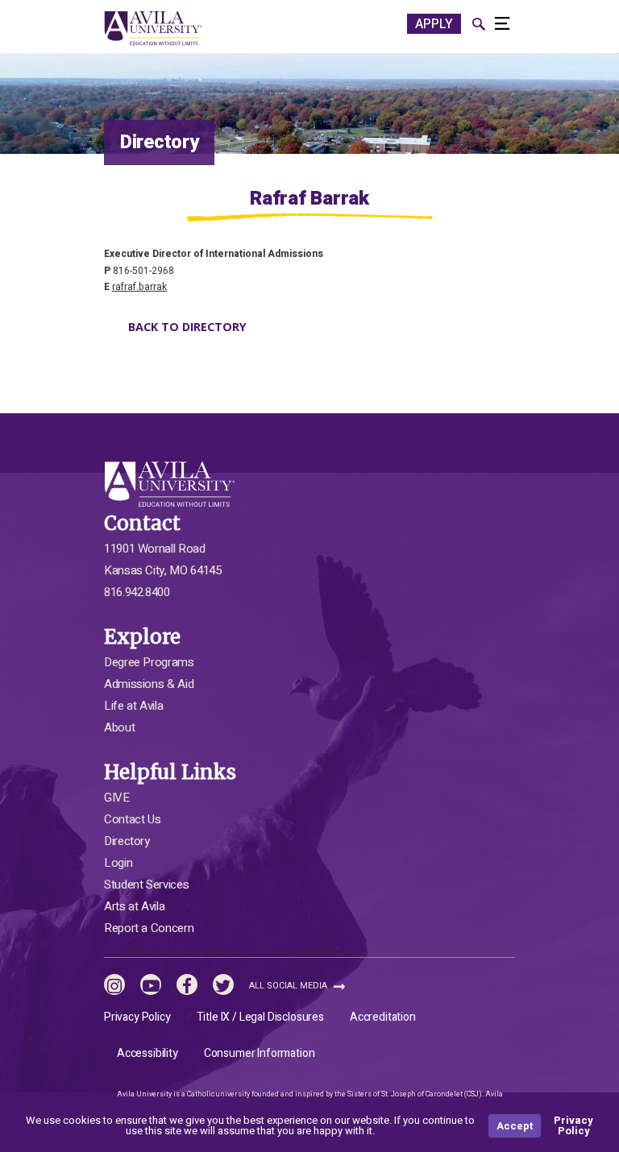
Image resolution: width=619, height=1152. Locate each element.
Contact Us (132, 819)
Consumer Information (259, 1053)
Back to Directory (187, 326)
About (119, 727)
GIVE (117, 797)
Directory (127, 841)
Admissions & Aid (148, 684)
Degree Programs (149, 662)
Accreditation (383, 1017)
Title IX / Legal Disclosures (260, 1017)
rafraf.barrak (139, 287)
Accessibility (147, 1053)
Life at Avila (133, 706)
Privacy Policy (137, 1017)
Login (118, 863)
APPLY (434, 24)
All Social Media (289, 985)
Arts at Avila (134, 906)
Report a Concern (148, 928)
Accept (514, 1125)
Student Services (146, 884)
